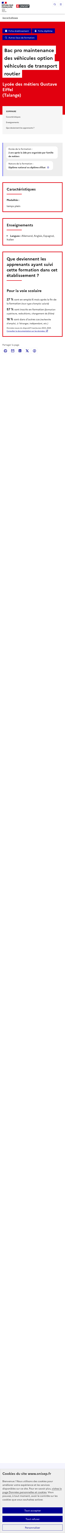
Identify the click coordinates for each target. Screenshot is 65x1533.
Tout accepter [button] (32, 1510)
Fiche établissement (18, 30)
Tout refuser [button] (33, 1519)
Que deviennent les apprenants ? (20, 127)
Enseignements (12, 122)
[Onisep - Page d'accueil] (22, 6)
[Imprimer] (5, 351)
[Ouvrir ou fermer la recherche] (54, 4)
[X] (27, 351)
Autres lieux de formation (21, 37)
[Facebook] (34, 351)
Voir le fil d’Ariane (10, 17)
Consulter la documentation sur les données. (26, 331)
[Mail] (13, 351)
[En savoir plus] (48, 167)
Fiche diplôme (45, 30)
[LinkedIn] (20, 351)
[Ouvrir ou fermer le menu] (60, 4)
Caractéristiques (13, 116)
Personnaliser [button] (32, 1527)
